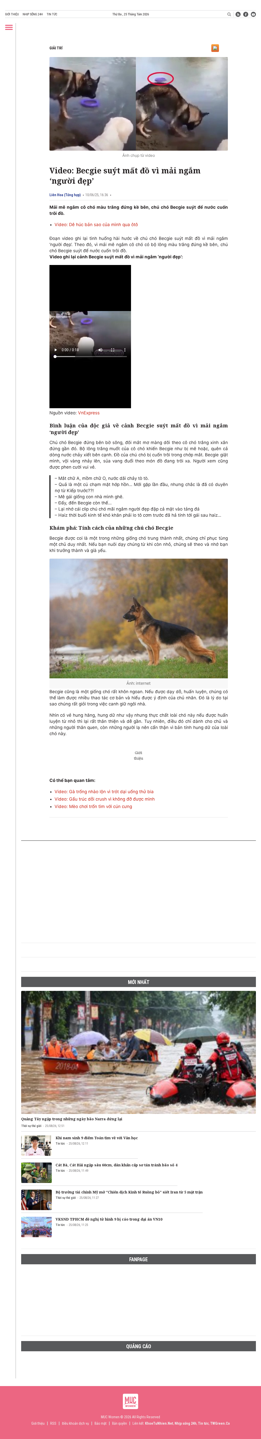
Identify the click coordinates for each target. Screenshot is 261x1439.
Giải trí (55, 48)
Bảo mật (101, 1423)
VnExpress (89, 412)
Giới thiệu (12, 14)
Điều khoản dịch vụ (75, 1423)
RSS (53, 1423)
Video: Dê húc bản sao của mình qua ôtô (96, 224)
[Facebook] (245, 14)
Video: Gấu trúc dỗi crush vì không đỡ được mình (105, 799)
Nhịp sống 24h (33, 14)
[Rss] (238, 14)
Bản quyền (119, 1423)
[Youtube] (253, 14)
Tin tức (52, 14)
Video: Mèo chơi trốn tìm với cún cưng (93, 806)
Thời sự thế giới (31, 1126)
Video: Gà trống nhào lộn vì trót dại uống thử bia (104, 791)
